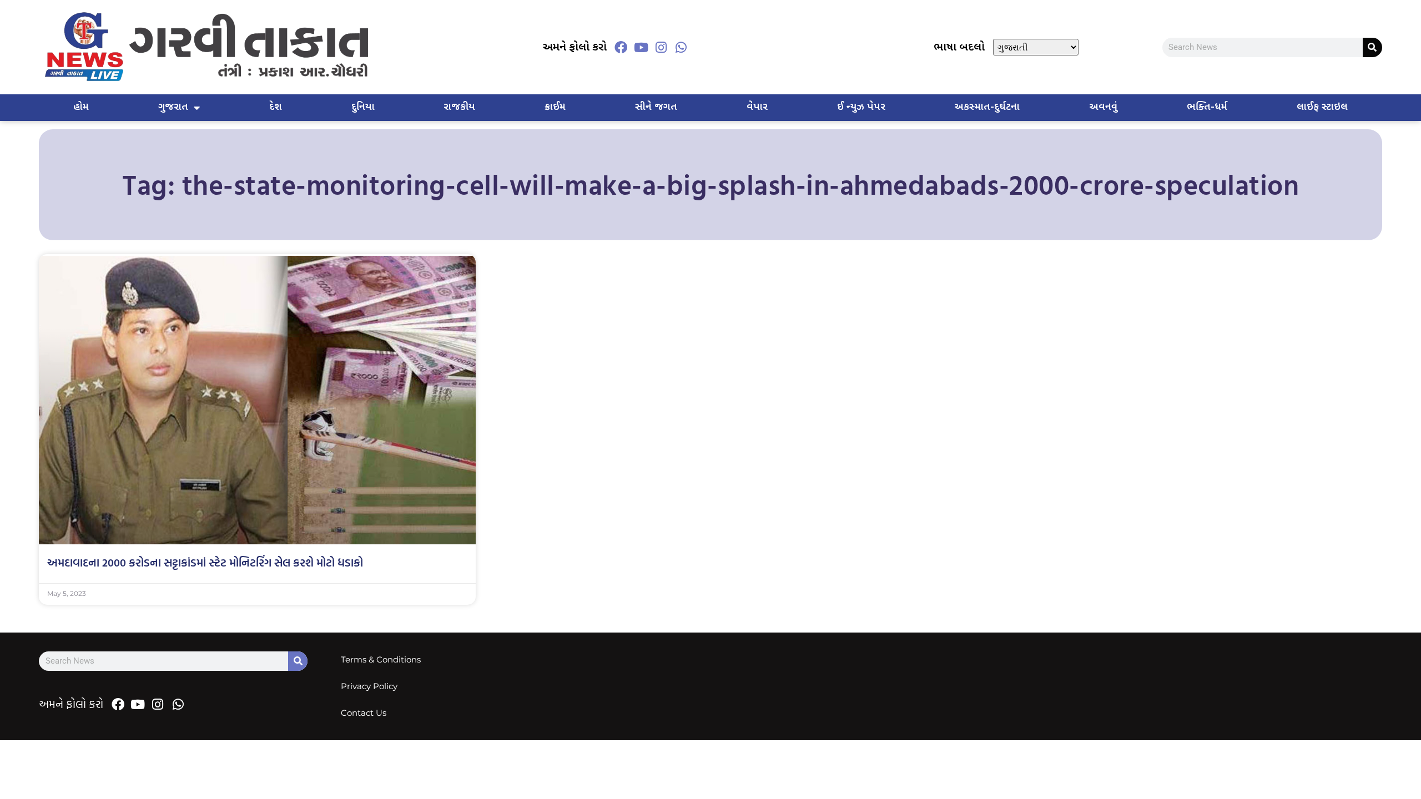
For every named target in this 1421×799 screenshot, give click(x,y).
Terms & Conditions (381, 659)
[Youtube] (641, 47)
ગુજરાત (173, 107)
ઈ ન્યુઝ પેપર (861, 107)
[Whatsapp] (681, 47)
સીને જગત (656, 107)
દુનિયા (363, 107)
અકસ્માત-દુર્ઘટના (987, 107)
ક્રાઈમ (555, 107)
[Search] (1372, 47)
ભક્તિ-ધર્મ (1207, 107)
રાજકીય (459, 107)
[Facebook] (621, 47)
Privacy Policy (369, 686)
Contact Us (363, 712)
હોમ (81, 107)
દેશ (275, 107)
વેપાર (757, 107)
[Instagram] (661, 47)
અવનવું (1103, 107)
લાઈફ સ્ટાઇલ (1322, 107)
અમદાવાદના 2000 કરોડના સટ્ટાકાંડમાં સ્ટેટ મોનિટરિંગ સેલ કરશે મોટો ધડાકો (205, 562)
